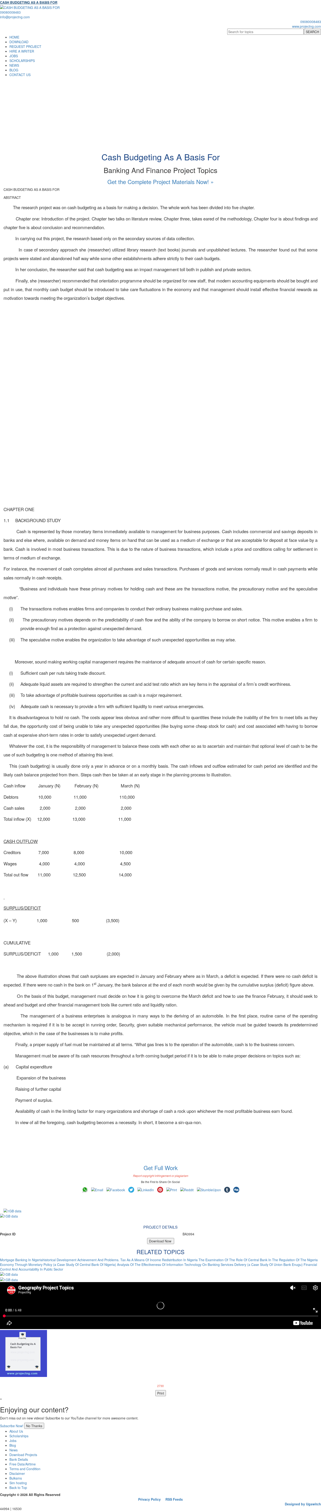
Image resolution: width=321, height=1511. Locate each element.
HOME (14, 37)
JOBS (13, 56)
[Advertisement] (160, 112)
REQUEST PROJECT (25, 46)
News (13, 1450)
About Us (16, 1431)
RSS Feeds (174, 1499)
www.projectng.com (306, 26)
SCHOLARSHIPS (22, 60)
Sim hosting (18, 1482)
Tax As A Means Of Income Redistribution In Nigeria (159, 1259)
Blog (12, 1445)
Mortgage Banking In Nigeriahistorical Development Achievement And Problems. (59, 1259)
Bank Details (18, 1459)
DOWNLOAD (18, 41)
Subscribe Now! (11, 1425)
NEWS (14, 65)
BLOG (13, 70)
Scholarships (18, 1436)
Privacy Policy (149, 1499)
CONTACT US (20, 74)
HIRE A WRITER (21, 51)
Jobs (12, 1440)
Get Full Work (161, 1168)
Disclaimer (17, 1473)
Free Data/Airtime (22, 1464)
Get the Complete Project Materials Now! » (160, 181)
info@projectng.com (15, 17)
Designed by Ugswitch (303, 1504)
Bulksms (15, 1478)
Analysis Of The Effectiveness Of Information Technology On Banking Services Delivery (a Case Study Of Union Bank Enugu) (210, 1264)
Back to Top (18, 1487)
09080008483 (10, 12)
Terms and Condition (24, 1468)
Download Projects (23, 1454)
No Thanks (34, 1425)
